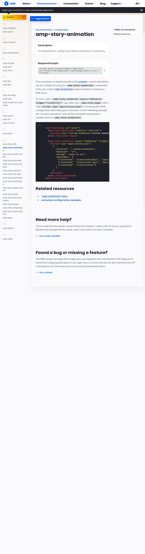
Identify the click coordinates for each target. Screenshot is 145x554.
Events (89, 3)
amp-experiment (11, 52)
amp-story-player (11, 204)
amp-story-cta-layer (12, 174)
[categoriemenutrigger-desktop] (40, 18)
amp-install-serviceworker (13, 104)
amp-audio (8, 31)
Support (116, 3)
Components (61, 29)
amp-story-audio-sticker (13, 155)
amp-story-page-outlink (13, 189)
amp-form (7, 70)
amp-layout (8, 115)
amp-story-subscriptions (13, 212)
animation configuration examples (61, 200)
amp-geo (7, 81)
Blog (103, 3)
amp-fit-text (8, 63)
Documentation (46, 3)
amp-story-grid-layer (13, 177)
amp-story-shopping (12, 207)
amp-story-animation (13, 149)
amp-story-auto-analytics (12, 165)
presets (83, 81)
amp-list (7, 119)
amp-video (8, 238)
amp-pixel (7, 133)
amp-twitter (8, 228)
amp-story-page (10, 194)
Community (70, 3)
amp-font (7, 67)
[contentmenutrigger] (127, 30)
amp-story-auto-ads (12, 160)
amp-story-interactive (12, 182)
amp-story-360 (10, 144)
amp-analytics (9, 28)
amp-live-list (9, 123)
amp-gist (7, 84)
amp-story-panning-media (12, 199)
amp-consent (9, 42)
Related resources (122, 34)
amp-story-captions (12, 170)
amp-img (7, 98)
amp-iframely (9, 95)
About (26, 3)
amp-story (7, 217)
